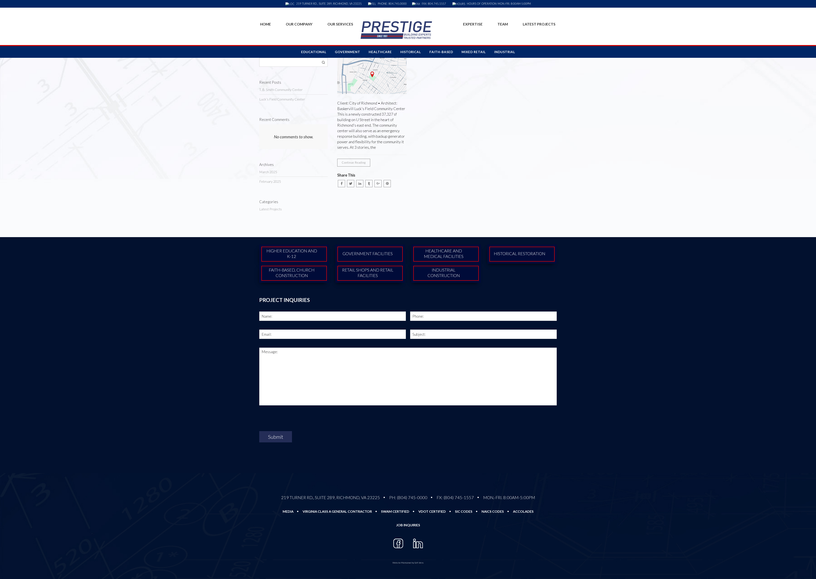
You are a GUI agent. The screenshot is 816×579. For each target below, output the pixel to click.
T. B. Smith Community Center (281, 90)
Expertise (473, 24)
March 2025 (268, 172)
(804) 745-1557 (458, 497)
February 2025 (270, 181)
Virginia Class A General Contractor (337, 511)
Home (265, 24)
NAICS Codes (493, 511)
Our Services (340, 24)
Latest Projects (539, 24)
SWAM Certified (395, 511)
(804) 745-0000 (412, 497)
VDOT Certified (432, 511)
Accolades (523, 511)
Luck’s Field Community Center (282, 99)
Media (288, 511)
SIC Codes (463, 511)
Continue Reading (354, 162)
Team (502, 24)
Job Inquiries (408, 525)
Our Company (299, 24)
